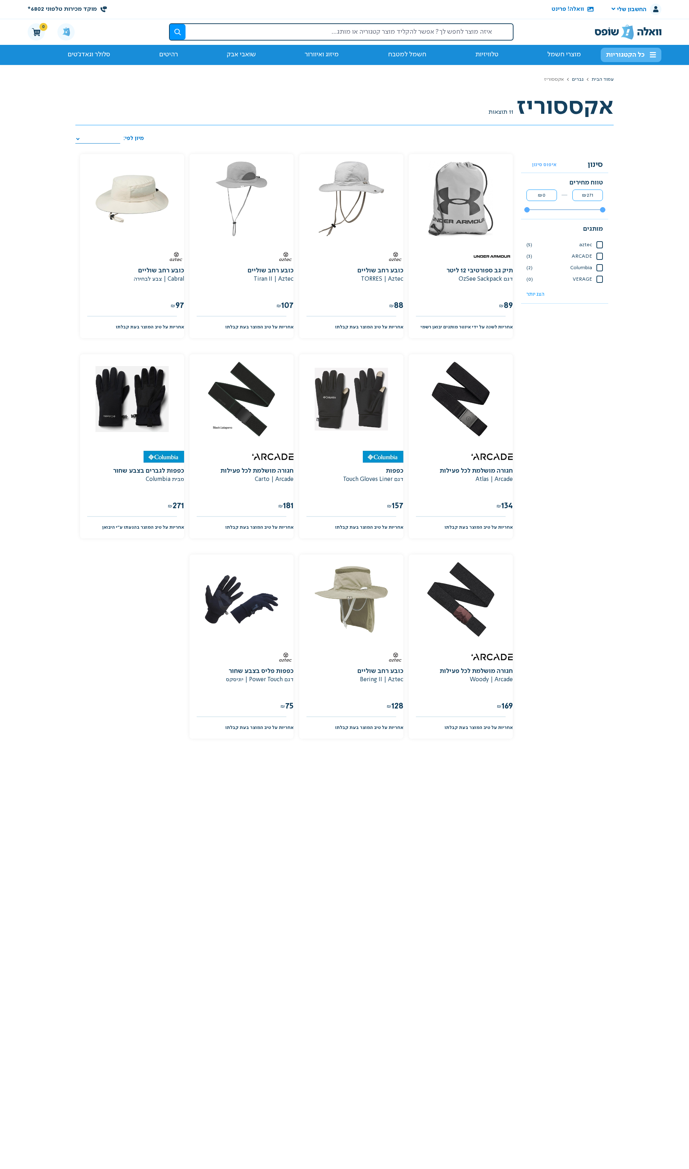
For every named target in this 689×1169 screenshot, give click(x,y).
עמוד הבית (602, 79)
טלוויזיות (486, 54)
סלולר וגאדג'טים (88, 54)
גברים (577, 79)
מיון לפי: (133, 138)
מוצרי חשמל (564, 54)
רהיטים (168, 54)
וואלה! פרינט (568, 9)
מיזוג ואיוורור (322, 54)
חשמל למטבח (407, 54)
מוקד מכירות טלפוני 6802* (62, 9)
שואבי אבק (241, 54)
